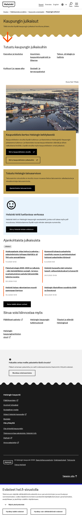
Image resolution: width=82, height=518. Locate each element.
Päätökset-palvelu (13, 319)
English (56, 4)
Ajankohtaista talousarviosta (20, 188)
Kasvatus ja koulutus (13, 54)
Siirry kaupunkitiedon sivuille (23, 152)
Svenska (48, 4)
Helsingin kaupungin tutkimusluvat (39, 321)
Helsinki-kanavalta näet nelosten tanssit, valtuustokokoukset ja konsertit (61, 269)
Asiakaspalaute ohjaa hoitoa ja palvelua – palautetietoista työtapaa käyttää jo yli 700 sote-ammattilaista (23, 254)
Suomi (41, 4)
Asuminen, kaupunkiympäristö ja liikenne (40, 57)
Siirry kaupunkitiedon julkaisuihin (24, 160)
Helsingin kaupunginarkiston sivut (14, 334)
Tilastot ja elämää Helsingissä (65, 321)
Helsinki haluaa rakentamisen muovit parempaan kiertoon (21, 289)
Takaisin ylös (69, 476)
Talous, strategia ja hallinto (66, 56)
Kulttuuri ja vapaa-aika (13, 68)
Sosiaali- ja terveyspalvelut (37, 70)
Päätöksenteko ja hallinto (18, 12)
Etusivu (5, 12)
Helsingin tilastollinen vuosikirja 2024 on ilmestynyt (60, 289)
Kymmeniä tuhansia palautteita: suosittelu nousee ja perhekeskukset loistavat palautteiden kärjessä (60, 254)
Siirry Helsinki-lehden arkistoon (22, 229)
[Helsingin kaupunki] (8, 462)
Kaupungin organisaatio (36, 12)
